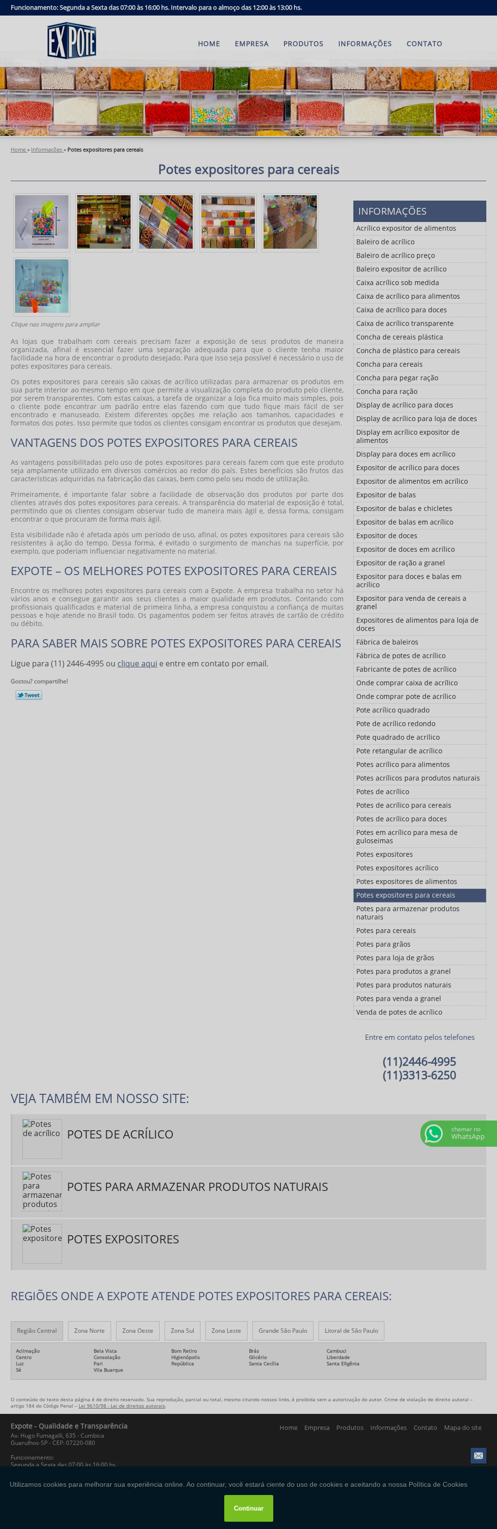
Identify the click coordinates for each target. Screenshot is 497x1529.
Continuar (249, 1508)
